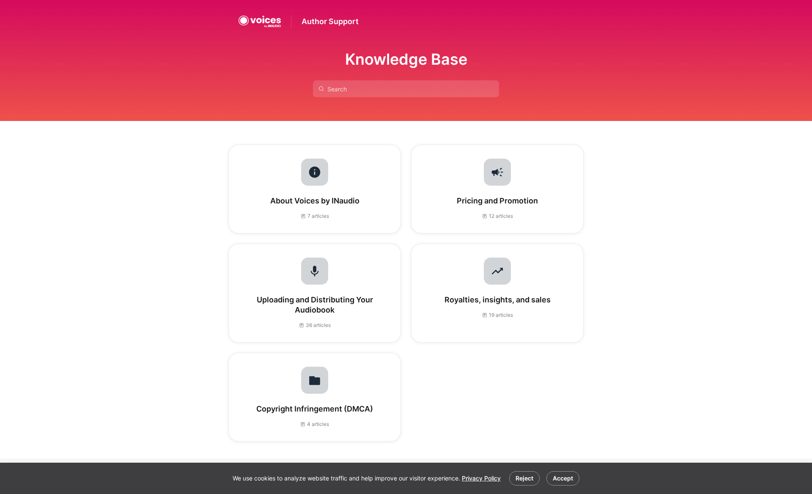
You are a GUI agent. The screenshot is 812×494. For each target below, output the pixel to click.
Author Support (330, 21)
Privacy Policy (481, 478)
